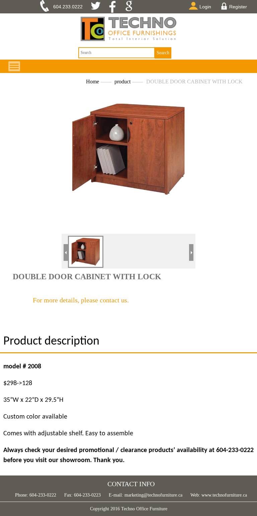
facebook (114, 6)
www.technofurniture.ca (223, 495)
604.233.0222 (68, 6)
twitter (98, 6)
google (131, 6)
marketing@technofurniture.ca (152, 495)
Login (205, 6)
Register (238, 6)
